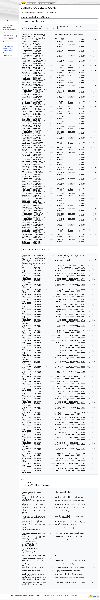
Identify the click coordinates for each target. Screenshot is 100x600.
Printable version (8, 50)
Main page (6, 23)
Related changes (8, 46)
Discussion (31, 3)
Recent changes (8, 25)
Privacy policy (49, 595)
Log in (95, 1)
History (52, 3)
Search (3, 33)
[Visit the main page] (9, 9)
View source (42, 3)
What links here (7, 44)
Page (23, 3)
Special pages (7, 48)
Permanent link (7, 53)
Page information (8, 55)
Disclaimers (74, 595)
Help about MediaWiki (9, 29)
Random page (7, 27)
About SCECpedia (62, 595)
